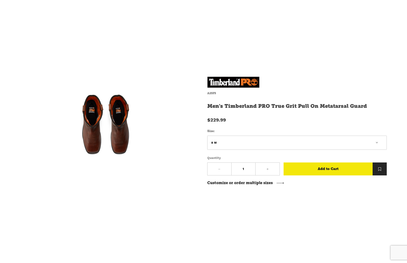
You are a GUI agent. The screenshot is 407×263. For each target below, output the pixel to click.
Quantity (214, 158)
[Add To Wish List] (380, 168)
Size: (211, 131)
